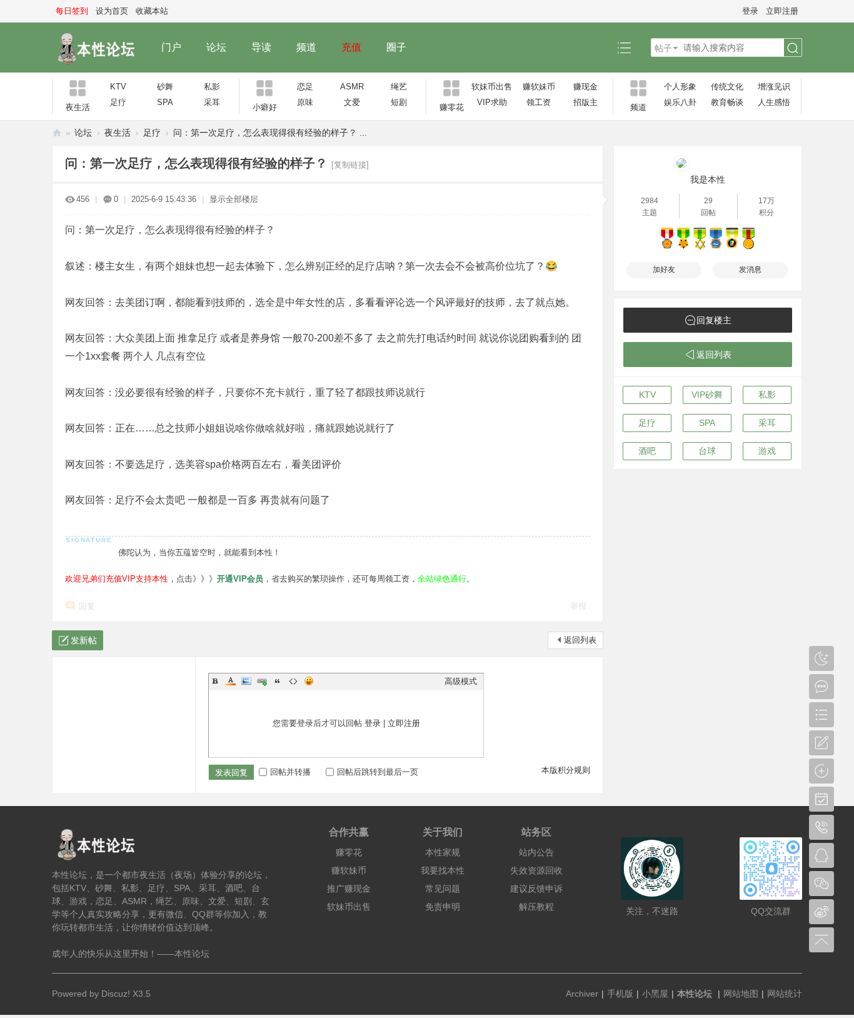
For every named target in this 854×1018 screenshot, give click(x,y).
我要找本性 (443, 870)
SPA (165, 102)
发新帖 (84, 640)
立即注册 (782, 11)
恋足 (305, 86)
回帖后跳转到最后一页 (377, 772)
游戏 (767, 451)
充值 (351, 47)
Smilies (309, 681)
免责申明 (442, 907)
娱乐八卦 (680, 102)
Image (246, 681)
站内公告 (536, 852)
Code (293, 681)
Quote (277, 681)
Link (262, 681)
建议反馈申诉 (536, 889)
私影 (212, 86)
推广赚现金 (349, 889)
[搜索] (792, 48)
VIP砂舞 (707, 395)
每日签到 (72, 11)
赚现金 (585, 86)
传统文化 (727, 86)
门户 (171, 47)
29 (708, 200)
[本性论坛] (100, 48)
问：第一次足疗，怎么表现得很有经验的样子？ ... (270, 133)
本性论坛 (57, 133)
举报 (578, 606)
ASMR (352, 86)
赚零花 (349, 852)
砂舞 (165, 86)
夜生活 (117, 133)
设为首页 (112, 11)
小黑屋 (655, 994)
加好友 (664, 269)
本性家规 (442, 852)
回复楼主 (713, 320)
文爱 (352, 102)
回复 (87, 606)
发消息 (750, 269)
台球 (707, 451)
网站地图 (740, 994)
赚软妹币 (539, 86)
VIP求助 (492, 102)
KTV (118, 86)
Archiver (582, 994)
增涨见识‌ (774, 86)
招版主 (585, 102)
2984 (649, 200)
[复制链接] (350, 164)
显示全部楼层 (233, 199)
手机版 (620, 994)
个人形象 (680, 86)
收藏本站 (152, 11)
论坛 (216, 47)
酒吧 (647, 451)
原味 (305, 102)
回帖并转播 (290, 772)
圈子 (396, 47)
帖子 (663, 48)
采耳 (212, 102)
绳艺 (399, 86)
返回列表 (580, 640)
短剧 (399, 102)
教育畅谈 (727, 102)
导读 (261, 47)
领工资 (538, 102)
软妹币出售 (491, 86)
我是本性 (707, 179)
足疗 (118, 102)
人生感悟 (774, 102)
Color (230, 681)
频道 (306, 47)
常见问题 (442, 889)
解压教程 (536, 907)
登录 (750, 11)
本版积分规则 (565, 770)
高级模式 (461, 681)
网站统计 (784, 994)
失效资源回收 (536, 870)
